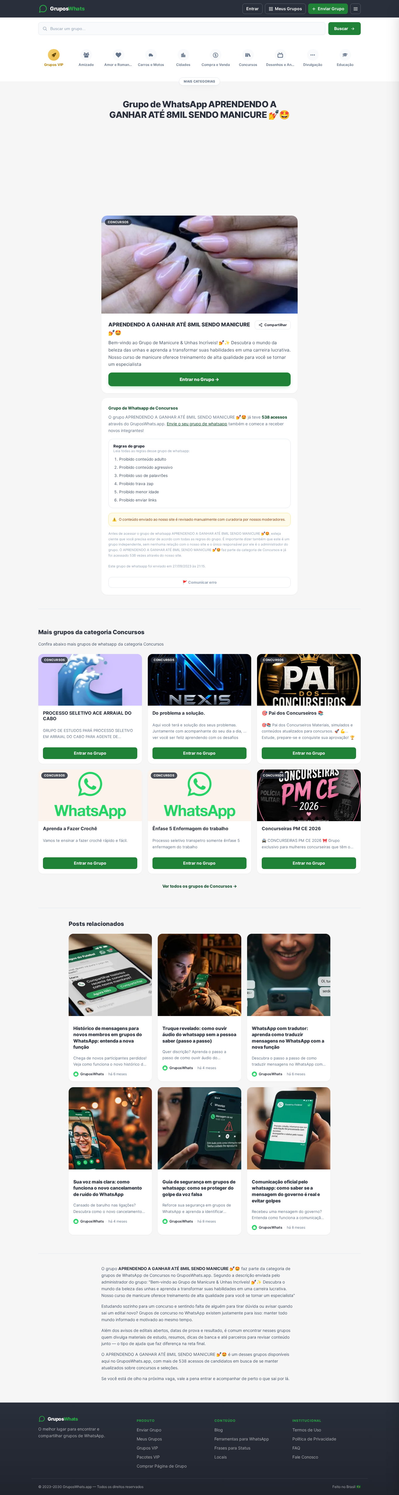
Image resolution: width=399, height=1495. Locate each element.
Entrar (252, 8)
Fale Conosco (305, 1456)
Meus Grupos (149, 1438)
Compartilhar (275, 325)
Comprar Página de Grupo (162, 1465)
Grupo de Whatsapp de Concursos (143, 407)
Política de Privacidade (314, 1438)
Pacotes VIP (148, 1456)
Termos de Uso (306, 1429)
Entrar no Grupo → (199, 379)
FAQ (296, 1447)
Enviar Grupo (149, 1429)
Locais (220, 1456)
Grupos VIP (147, 1447)
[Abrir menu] (355, 9)
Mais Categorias (199, 81)
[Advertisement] (199, 168)
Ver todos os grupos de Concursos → (199, 886)
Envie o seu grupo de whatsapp (197, 423)
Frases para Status (232, 1447)
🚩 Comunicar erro (200, 582)
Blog (218, 1429)
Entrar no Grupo (90, 753)
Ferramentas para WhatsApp (241, 1438)
